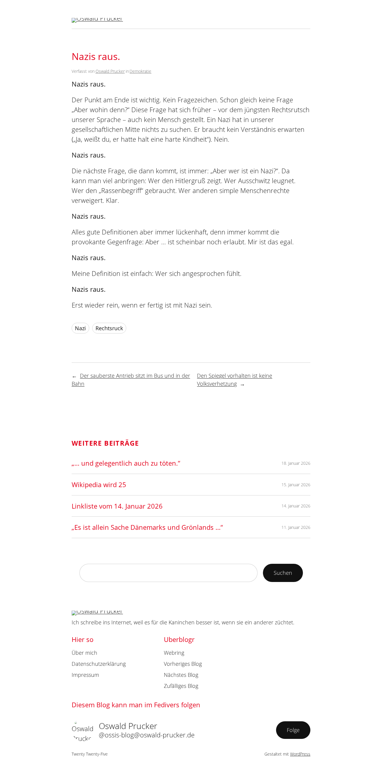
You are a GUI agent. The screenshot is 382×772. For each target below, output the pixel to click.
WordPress (300, 754)
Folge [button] (293, 730)
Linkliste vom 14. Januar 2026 (117, 505)
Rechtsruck (109, 328)
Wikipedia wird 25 (99, 484)
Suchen (283, 572)
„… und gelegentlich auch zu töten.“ (126, 462)
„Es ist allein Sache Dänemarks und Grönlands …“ (147, 527)
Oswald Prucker (110, 71)
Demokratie (140, 71)
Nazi (80, 328)
